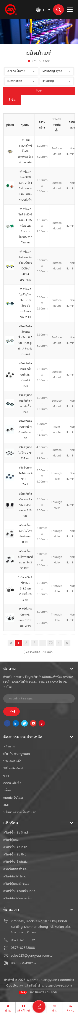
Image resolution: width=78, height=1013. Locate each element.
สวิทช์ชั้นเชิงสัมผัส (15, 861)
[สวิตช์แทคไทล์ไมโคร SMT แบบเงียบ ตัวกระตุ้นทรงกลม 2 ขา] (9, 303)
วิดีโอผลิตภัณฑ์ (13, 768)
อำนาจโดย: (55, 985)
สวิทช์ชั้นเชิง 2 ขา (15, 847)
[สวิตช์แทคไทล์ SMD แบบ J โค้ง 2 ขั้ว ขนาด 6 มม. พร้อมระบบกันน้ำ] (9, 186)
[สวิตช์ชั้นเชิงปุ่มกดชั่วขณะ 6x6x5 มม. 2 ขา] (9, 618)
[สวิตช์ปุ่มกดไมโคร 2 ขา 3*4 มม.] (9, 453)
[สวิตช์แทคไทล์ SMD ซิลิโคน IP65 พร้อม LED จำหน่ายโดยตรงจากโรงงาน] (9, 226)
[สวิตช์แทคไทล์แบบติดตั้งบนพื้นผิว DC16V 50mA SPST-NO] (9, 266)
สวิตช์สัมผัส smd (14, 876)
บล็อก (7, 790)
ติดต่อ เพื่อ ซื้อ (12, 783)
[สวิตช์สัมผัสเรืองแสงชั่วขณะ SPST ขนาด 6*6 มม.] (9, 505)
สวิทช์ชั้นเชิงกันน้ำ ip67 (19, 891)
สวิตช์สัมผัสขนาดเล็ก (17, 898)
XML (6, 805)
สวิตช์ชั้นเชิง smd (15, 832)
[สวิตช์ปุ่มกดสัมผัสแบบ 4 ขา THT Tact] (9, 476)
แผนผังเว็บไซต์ (13, 797)
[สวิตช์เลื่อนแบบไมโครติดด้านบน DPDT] (9, 534)
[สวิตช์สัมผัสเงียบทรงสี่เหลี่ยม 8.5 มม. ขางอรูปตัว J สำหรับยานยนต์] (9, 340)
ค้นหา (39, 91)
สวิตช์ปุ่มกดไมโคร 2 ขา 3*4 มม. (25, 453)
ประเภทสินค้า (12, 761)
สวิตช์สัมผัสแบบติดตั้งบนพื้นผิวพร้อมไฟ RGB (25, 375)
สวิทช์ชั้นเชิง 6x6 (14, 854)
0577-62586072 (23, 940)
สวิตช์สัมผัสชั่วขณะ (16, 869)
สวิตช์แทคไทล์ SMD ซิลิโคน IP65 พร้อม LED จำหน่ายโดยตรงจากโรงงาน (25, 226)
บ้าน (34, 61)
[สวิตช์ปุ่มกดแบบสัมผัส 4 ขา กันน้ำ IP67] (9, 404)
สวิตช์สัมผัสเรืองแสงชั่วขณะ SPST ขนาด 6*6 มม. (25, 505)
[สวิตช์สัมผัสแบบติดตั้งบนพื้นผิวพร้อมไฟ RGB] (9, 375)
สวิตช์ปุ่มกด (11, 839)
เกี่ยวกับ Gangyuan (16, 753)
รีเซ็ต (12, 99)
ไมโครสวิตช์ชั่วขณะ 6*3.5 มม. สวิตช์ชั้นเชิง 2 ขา (25, 588)
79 (51, 642)
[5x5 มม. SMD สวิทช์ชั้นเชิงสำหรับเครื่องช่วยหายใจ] (9, 151)
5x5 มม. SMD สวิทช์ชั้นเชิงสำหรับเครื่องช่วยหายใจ (25, 151)
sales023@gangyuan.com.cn (32, 955)
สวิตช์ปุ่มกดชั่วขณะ (16, 883)
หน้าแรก (9, 746)
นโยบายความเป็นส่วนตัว (19, 812)
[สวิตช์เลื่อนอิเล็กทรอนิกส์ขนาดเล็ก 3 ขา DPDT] (9, 560)
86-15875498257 (23, 963)
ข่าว (6, 775)
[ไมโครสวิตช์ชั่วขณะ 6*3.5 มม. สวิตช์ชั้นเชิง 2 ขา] (9, 589)
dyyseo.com (63, 985)
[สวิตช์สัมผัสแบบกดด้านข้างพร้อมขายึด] (9, 430)
